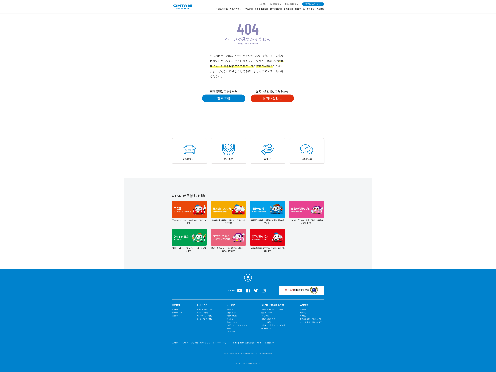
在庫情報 (223, 98)
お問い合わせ (272, 98)
